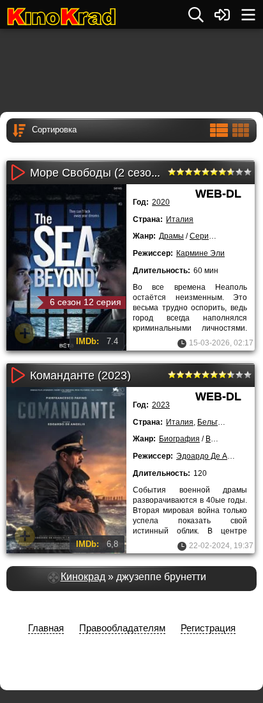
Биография (179, 438)
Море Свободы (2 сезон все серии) (124, 172)
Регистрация (208, 627)
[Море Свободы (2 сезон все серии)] (66, 267)
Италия (179, 219)
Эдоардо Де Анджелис (217, 456)
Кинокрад (83, 576)
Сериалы (206, 236)
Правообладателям (122, 627)
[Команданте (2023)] (66, 470)
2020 (161, 202)
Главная (46, 627)
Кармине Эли (200, 253)
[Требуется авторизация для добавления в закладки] (25, 333)
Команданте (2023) (80, 375)
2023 (161, 404)
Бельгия (212, 422)
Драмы (171, 236)
